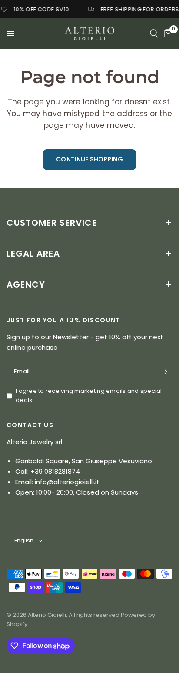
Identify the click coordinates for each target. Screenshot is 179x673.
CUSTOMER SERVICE (52, 223)
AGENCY (26, 284)
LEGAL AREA (33, 254)
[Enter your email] (163, 372)
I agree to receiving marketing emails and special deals (89, 395)
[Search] (154, 33)
